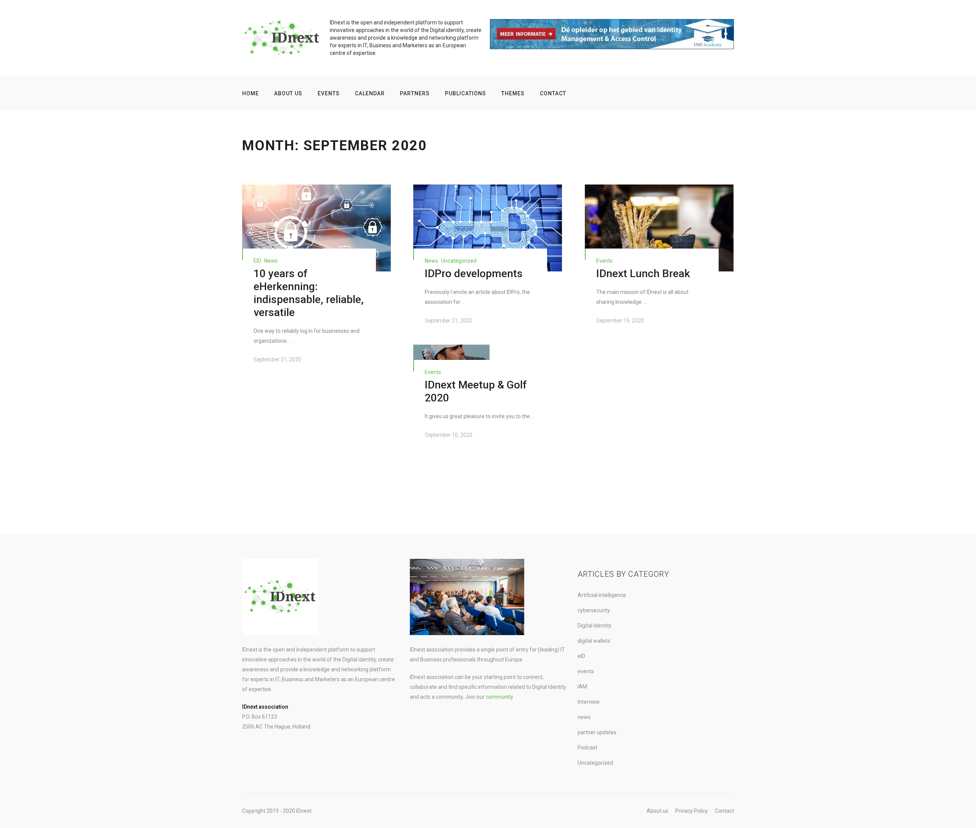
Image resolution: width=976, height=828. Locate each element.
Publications (465, 93)
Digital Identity (595, 626)
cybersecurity (594, 610)
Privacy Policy (691, 811)
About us (288, 93)
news (271, 260)
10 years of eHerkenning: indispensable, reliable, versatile (309, 293)
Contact (553, 93)
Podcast (587, 748)
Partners (415, 93)
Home (250, 93)
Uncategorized (459, 260)
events (604, 260)
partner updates (597, 732)
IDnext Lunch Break (643, 273)
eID (257, 260)
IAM (582, 687)
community (499, 697)
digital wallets (594, 641)
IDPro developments (474, 273)
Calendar (370, 93)
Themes (513, 93)
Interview (589, 702)
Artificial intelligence (602, 595)
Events (329, 93)
